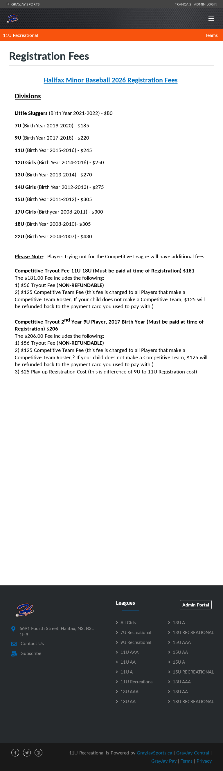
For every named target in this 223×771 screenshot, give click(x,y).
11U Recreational (20, 35)
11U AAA (130, 652)
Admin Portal (195, 605)
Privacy (204, 761)
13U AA (128, 701)
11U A (127, 672)
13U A (179, 622)
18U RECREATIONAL (193, 701)
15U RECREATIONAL (193, 672)
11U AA (128, 662)
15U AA (180, 652)
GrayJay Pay (164, 761)
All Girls (128, 622)
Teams (211, 35)
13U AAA (130, 691)
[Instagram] (38, 752)
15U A (179, 662)
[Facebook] (15, 752)
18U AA (180, 691)
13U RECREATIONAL (193, 632)
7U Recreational (136, 632)
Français (184, 4)
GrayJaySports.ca (154, 753)
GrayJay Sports (25, 4)
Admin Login (205, 4)
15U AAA (182, 642)
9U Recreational (136, 642)
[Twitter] (26, 752)
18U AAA (182, 682)
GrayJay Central (192, 753)
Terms (187, 761)
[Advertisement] (111, 464)
